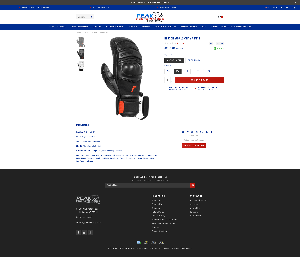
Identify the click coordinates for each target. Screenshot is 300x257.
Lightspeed (165, 248)
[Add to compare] (222, 43)
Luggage (97, 27)
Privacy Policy (158, 216)
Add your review (195, 146)
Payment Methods (160, 231)
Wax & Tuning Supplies (165, 27)
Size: (167, 66)
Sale (204, 27)
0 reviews (181, 43)
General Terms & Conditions (165, 219)
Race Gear (62, 27)
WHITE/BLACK (194, 60)
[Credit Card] (139, 242)
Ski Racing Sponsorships (163, 223)
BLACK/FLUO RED (174, 60)
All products (195, 216)
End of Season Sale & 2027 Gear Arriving (150, 3)
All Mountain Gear (114, 27)
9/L (187, 71)
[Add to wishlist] (218, 43)
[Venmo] (161, 242)
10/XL (197, 71)
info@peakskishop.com (90, 222)
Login (293, 8)
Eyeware (146, 27)
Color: (167, 55)
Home (51, 27)
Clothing (133, 27)
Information (83, 124)
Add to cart (200, 80)
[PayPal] (154, 242)
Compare (194, 212)
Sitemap (155, 227)
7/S (168, 71)
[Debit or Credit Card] (146, 242)
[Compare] (282, 8)
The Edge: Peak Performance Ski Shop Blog (231, 27)
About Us (156, 200)
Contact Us (157, 204)
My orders (194, 204)
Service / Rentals (189, 27)
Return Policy (158, 212)
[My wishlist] (287, 8)
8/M (177, 71)
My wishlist (195, 208)
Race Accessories (80, 27)
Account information (199, 200)
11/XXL (209, 71)
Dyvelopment (186, 248)
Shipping (156, 208)
